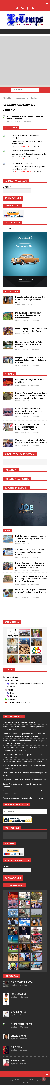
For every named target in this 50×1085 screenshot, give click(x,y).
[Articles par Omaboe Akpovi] (6, 1015)
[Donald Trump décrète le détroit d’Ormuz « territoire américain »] (24, 922)
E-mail (7, 186)
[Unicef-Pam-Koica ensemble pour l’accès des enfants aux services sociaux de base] (24, 642)
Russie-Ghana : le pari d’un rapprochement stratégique (24, 797)
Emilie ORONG (18, 1035)
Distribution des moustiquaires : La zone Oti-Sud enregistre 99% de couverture (31, 538)
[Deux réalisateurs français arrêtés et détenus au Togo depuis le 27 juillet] (8, 300)
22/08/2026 (21, 385)
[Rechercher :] (25, 89)
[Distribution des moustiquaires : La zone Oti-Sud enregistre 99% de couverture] (8, 539)
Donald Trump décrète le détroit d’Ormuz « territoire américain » (23, 785)
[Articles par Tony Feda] (6, 1052)
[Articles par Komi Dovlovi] (6, 1003)
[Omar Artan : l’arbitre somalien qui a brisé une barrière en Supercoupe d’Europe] (13, 966)
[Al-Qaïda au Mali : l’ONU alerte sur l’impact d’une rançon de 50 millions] (13, 957)
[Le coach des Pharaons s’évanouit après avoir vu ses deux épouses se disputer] (24, 931)
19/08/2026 (21, 305)
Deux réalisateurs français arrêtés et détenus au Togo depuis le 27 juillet (30, 299)
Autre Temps (11, 291)
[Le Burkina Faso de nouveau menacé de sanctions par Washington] (24, 957)
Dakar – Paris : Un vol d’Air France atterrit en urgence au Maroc (25, 774)
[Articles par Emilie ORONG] (6, 1037)
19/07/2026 (21, 571)
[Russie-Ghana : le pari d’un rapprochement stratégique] (13, 931)
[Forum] (33, 8)
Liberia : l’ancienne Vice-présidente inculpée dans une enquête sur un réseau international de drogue (31, 395)
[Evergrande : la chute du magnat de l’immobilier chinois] (13, 922)
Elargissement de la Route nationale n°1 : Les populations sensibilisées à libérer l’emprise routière (31, 578)
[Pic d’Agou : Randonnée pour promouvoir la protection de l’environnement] (8, 316)
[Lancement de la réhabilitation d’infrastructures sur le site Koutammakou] (36, 642)
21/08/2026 (21, 401)
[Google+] (22, 8)
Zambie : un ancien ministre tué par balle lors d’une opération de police (22, 756)
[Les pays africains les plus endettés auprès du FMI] (13, 913)
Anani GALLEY (18, 1060)
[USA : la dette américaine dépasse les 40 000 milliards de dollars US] (24, 913)
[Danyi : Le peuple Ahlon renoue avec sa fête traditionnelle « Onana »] (8, 331)
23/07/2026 (21, 557)
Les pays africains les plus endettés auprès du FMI (23, 761)
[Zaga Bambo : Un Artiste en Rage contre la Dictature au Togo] (12, 659)
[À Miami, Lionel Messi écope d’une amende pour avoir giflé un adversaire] (24, 896)
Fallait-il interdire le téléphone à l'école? (26, 137)
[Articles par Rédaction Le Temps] (6, 1027)
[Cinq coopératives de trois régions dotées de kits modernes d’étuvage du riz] (12, 650)
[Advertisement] (25, 60)
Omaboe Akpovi (19, 1011)
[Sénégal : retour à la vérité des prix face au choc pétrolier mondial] (36, 957)
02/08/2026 (21, 544)
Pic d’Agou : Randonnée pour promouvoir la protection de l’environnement (28, 315)
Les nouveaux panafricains (23, 150)
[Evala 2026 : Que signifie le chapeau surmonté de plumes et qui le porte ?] (8, 593)
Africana (9, 374)
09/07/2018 (13, 121)
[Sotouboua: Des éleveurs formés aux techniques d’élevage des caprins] (8, 552)
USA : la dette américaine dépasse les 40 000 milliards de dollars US (24, 767)
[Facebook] (27, 8)
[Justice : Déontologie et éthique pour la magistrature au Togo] (12, 633)
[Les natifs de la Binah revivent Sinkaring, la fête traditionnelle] (24, 659)
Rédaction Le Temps (23, 146)
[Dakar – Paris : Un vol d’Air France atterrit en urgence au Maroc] (36, 913)
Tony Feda (16, 1047)
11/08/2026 (21, 320)
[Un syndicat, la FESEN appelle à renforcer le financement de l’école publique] (8, 360)
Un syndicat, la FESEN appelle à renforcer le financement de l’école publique (30, 360)
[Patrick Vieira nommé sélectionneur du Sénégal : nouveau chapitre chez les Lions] (36, 931)
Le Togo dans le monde (22, 163)
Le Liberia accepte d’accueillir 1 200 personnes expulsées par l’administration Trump (31, 426)
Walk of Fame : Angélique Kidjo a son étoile (20, 722)
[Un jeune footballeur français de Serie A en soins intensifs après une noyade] (36, 939)
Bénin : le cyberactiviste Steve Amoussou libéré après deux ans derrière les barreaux (29, 411)
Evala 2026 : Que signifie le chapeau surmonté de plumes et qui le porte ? (30, 592)
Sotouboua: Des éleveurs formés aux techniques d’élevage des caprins (29, 552)
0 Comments (26, 121)
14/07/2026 (21, 597)
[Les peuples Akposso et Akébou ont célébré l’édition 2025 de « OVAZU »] (12, 642)
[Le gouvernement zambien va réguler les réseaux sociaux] (4, 116)
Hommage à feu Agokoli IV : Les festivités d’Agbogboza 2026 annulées (29, 344)
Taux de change (8, 228)
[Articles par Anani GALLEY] (6, 1064)
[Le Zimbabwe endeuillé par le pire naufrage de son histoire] (36, 948)
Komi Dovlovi (18, 993)
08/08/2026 (21, 349)
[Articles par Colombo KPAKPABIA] (6, 985)
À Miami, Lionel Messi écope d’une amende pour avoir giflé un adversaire (23, 728)
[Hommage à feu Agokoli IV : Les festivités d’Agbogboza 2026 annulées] (8, 345)
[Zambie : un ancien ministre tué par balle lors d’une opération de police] (8, 443)
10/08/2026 (21, 334)
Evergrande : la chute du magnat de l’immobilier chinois (24, 779)
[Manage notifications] (44, 1079)
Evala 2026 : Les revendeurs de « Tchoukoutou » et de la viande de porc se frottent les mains (29, 565)
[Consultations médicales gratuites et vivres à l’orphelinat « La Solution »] (24, 633)
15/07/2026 (21, 584)
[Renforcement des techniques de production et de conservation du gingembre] (24, 650)
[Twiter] (17, 8)
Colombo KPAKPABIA (22, 982)
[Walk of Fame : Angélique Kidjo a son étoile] (8, 382)
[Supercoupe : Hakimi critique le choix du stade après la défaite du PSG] (13, 948)
